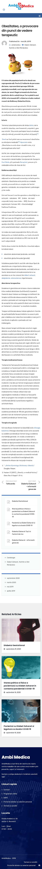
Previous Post (11, 482)
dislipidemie (6, 278)
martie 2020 (11, 582)
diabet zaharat (29, 275)
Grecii (4, 139)
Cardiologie (11, 558)
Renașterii (23, 162)
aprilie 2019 (11, 591)
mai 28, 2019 (26, 41)
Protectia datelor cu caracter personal (18, 802)
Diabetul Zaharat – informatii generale (23, 541)
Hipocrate (23, 142)
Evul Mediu (5, 162)
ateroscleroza (16, 278)
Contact (7, 790)
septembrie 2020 (13, 578)
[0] (2, 11)
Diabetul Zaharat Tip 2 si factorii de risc (21, 533)
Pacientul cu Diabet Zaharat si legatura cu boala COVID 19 (23, 524)
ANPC (6, 798)
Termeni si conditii (10, 806)
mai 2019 (10, 587)
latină (31, 125)
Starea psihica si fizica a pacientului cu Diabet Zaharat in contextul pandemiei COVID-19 (23, 513)
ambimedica (16, 45)
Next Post (28, 485)
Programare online (10, 794)
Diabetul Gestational (20, 501)
